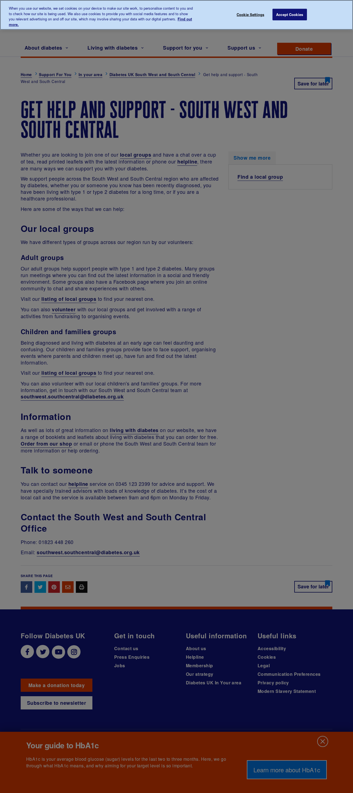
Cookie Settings (250, 14)
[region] (176, 15)
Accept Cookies (289, 14)
